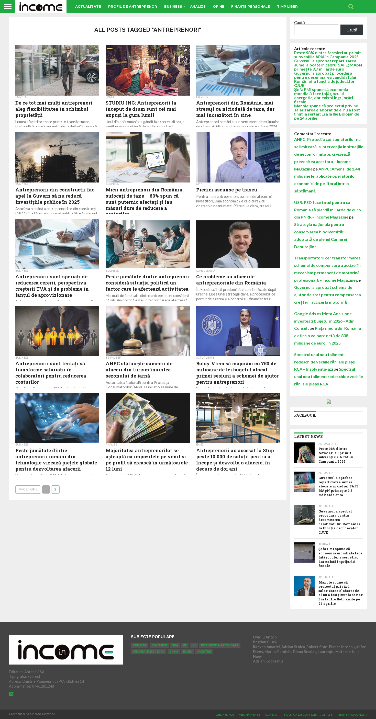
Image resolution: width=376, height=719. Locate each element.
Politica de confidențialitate (308, 714)
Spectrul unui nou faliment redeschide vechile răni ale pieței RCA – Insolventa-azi (324, 362)
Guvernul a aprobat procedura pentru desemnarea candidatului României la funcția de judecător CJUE (325, 79)
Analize (198, 6)
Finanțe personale (250, 6)
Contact (272, 714)
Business (173, 6)
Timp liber (287, 6)
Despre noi (225, 714)
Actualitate (88, 6)
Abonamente (249, 714)
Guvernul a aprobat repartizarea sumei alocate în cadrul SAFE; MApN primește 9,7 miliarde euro (328, 64)
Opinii (218, 6)
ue (185, 645)
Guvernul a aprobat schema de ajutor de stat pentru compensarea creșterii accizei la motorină (327, 294)
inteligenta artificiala (220, 645)
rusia (187, 651)
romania (140, 645)
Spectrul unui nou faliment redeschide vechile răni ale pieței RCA (328, 376)
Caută (299, 22)
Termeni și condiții (352, 714)
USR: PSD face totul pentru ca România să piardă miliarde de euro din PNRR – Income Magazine (327, 210)
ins (194, 645)
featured (159, 645)
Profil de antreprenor (132, 6)
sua (175, 645)
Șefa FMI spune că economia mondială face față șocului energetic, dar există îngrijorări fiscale (323, 95)
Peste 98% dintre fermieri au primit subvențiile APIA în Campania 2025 (327, 54)
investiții (204, 651)
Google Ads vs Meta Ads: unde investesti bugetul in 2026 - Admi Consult (325, 321)
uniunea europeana (148, 651)
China (173, 651)
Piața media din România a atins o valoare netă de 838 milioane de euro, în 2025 (327, 335)
